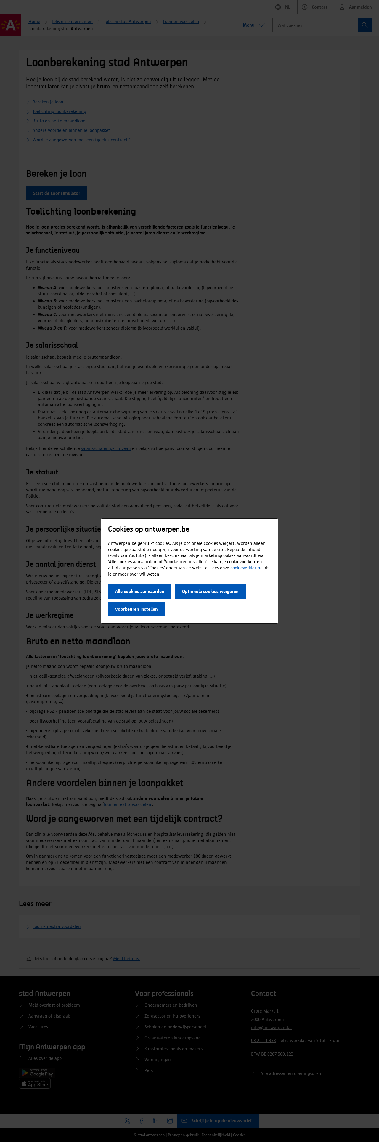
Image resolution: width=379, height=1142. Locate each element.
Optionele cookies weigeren (210, 591)
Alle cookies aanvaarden (139, 591)
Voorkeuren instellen (136, 609)
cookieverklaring (246, 567)
